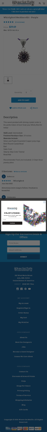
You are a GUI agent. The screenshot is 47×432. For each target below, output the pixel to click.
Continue (12, 223)
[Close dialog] (44, 202)
